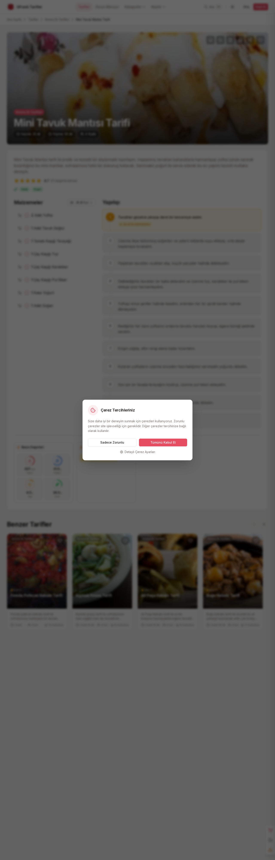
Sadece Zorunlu (112, 442)
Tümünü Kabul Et (163, 442)
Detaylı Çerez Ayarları (140, 452)
